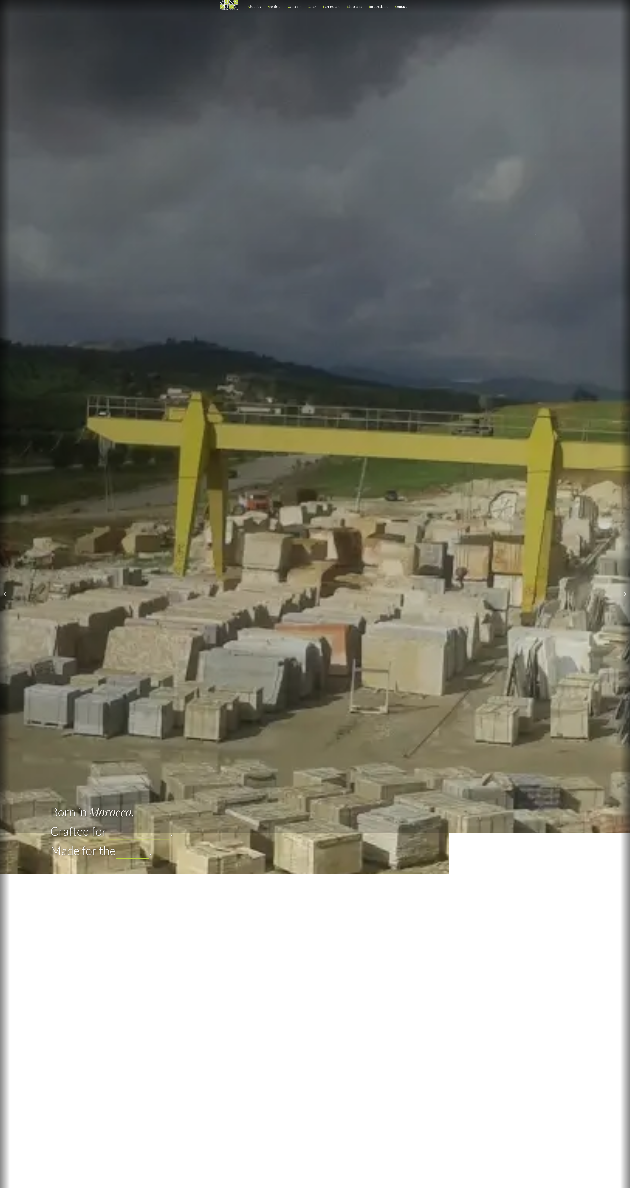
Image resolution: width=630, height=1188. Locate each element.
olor (312, 7)
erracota (330, 7)
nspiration (377, 7)
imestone (354, 7)
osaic (273, 7)
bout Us (254, 7)
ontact (401, 7)
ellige (293, 7)
